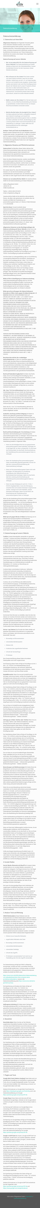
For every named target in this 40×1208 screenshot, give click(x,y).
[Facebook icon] (20, 1201)
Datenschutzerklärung (20, 1198)
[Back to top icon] (36, 1204)
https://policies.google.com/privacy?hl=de (15, 1095)
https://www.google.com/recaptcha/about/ (15, 1188)
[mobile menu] (37, 4)
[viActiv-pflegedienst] (20, 4)
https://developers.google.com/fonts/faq (18, 1091)
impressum (29, 1196)
